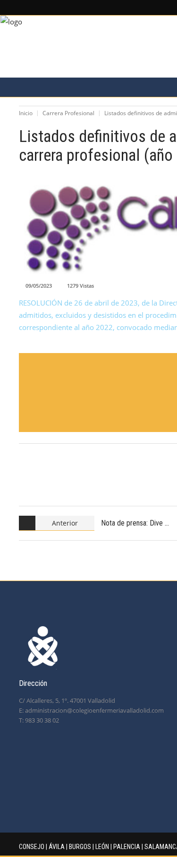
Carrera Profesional (68, 113)
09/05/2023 (38, 285)
